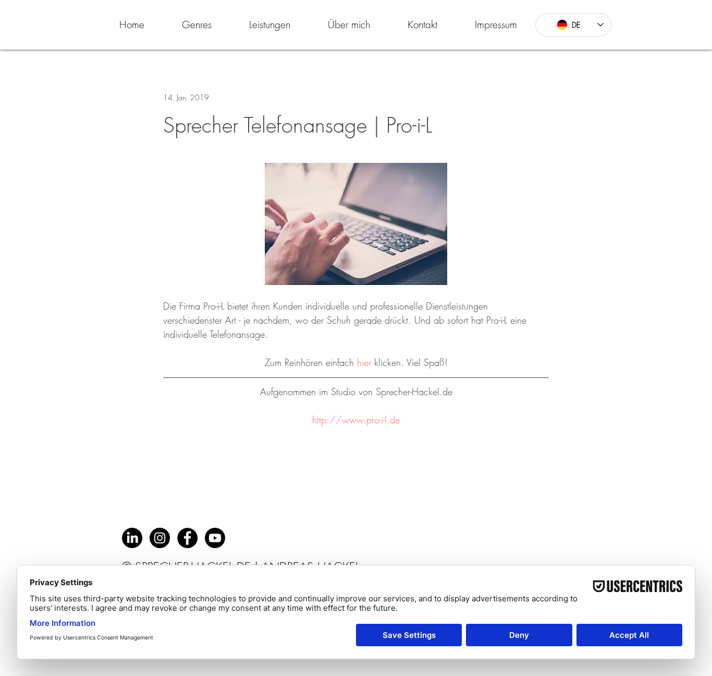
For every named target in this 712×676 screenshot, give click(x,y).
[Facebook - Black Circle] (187, 538)
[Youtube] (215, 538)
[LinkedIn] (132, 538)
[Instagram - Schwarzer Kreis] (160, 538)
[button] (196, 24)
